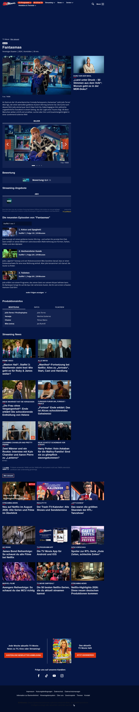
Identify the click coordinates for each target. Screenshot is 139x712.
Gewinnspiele (70, 695)
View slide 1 (33, 165)
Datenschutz (58, 691)
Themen (80, 695)
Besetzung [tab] (14, 307)
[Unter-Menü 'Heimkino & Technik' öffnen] (35, 5)
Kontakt (87, 695)
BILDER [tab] (37, 121)
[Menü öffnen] (103, 4)
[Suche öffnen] (93, 4)
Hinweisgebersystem (47, 695)
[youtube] (54, 676)
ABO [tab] (37, 194)
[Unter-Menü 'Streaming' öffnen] (54, 2)
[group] (37, 145)
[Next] (65, 144)
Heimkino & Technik (26, 5)
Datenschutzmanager (72, 691)
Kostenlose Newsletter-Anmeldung (23, 655)
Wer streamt (14, 39)
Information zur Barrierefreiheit (27, 695)
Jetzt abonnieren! (85, 655)
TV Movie (5, 39)
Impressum (30, 691)
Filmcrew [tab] (59, 307)
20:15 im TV (38, 2)
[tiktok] (46, 676)
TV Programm (24, 2)
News (59, 2)
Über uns (60, 695)
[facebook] (39, 676)
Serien (68, 2)
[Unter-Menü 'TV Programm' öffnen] (30, 2)
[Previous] (8, 144)
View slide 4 (41, 165)
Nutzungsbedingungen (44, 691)
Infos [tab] (36, 307)
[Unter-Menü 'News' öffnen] (63, 2)
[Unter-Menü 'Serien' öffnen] (72, 2)
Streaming (49, 2)
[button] (37, 292)
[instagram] (62, 676)
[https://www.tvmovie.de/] (9, 4)
